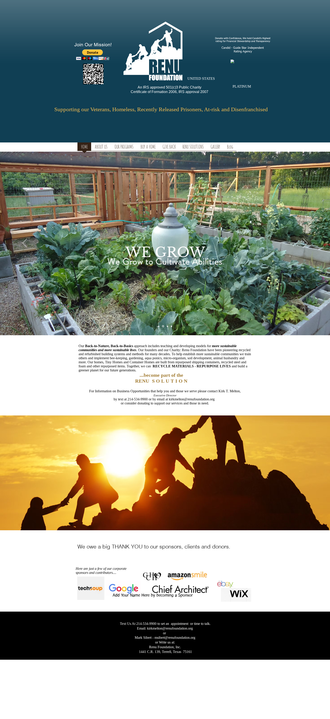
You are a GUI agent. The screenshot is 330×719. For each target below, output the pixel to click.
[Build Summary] (158, 326)
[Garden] (163, 326)
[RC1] (167, 326)
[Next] (305, 243)
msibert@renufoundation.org (174, 637)
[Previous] (24, 243)
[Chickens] (171, 326)
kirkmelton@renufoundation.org (192, 399)
